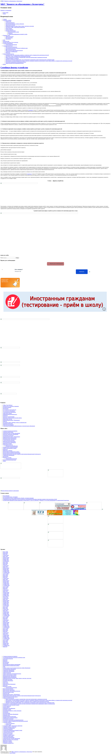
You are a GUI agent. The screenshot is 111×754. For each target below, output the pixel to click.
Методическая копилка (11, 49)
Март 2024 (5, 579)
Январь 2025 (6, 569)
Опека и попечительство (8, 53)
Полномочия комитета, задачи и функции (15, 23)
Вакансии (10, 33)
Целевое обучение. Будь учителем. (10, 42)
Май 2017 (5, 646)
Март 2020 (5, 621)
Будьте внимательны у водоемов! (10, 496)
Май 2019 (5, 631)
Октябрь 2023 (6, 584)
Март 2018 (5, 642)
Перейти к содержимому (6, 10)
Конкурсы (8, 52)
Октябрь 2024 (6, 571)
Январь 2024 (6, 581)
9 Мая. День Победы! (7, 405)
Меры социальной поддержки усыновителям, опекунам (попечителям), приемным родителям (26, 57)
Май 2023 (5, 588)
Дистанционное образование (9, 412)
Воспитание (5, 408)
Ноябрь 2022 (6, 594)
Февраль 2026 (6, 557)
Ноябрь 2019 (6, 624)
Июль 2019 (5, 629)
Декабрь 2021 (6, 602)
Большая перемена (7, 407)
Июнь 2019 (5, 630)
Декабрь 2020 (6, 611)
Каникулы (5, 415)
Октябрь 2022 (6, 595)
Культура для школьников (8, 416)
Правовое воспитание (8, 423)
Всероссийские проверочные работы (11, 451)
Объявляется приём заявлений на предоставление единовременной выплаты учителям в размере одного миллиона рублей (30, 499)
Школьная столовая (7, 443)
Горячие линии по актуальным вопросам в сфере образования (16, 667)
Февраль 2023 (6, 592)
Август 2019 (6, 628)
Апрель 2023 (6, 590)
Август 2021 (6, 606)
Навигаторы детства (7, 419)
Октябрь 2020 (6, 614)
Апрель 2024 (6, 578)
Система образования (8, 43)
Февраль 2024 (6, 580)
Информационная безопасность (10, 414)
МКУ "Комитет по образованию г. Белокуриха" (22, 4)
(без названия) (6, 495)
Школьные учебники (7, 450)
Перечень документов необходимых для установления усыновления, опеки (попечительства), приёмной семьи (30, 59)
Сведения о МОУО (7, 20)
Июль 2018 (5, 640)
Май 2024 (5, 577)
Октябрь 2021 (6, 605)
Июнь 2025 (5, 563)
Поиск (2, 257)
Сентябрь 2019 (6, 627)
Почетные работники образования (10, 434)
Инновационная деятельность (9, 439)
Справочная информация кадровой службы (17, 34)
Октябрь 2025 (6, 561)
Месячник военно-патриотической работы (12, 417)
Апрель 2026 (6, 555)
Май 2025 (5, 564)
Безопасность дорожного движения (11, 406)
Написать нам (6, 41)
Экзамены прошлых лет (8, 743)
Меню (4, 13)
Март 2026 (5, 556)
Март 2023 (5, 591)
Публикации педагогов (8, 435)
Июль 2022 (5, 596)
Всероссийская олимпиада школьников (11, 452)
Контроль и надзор (7, 457)
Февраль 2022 (6, 600)
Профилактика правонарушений (10, 447)
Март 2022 (5, 599)
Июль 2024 (5, 574)
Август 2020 (6, 616)
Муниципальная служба (13, 31)
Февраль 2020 (6, 622)
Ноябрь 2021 (6, 603)
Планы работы (9, 28)
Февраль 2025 (6, 568)
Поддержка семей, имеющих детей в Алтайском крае (14, 422)
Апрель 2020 (6, 620)
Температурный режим (8, 432)
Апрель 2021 (6, 609)
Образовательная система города (10, 696)
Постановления (9, 37)
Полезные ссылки (7, 709)
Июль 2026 (5, 551)
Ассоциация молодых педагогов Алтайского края (16, 48)
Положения (8, 38)
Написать (81, 271)
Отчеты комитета (9, 29)
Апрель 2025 (6, 565)
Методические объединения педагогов (14, 50)
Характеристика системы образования (11, 433)
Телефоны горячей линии (8, 735)
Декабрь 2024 (6, 570)
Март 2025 (5, 566)
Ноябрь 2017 (6, 644)
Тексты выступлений (10, 25)
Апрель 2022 (6, 598)
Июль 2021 (5, 607)
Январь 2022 (6, 601)
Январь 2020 (6, 623)
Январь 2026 (6, 558)
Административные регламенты (10, 430)
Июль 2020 (5, 617)
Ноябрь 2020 (6, 613)
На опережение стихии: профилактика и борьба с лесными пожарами (18, 498)
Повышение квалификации (12, 445)
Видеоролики (6, 662)
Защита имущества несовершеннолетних (15, 63)
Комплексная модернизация (9, 441)
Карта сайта (5, 12)
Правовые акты (6, 35)
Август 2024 (6, 573)
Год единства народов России (9, 409)
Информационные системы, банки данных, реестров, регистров (20, 26)
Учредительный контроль (11, 458)
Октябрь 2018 (6, 637)
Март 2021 (5, 610)
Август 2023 (6, 586)
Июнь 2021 (5, 608)
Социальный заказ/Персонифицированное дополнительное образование (19, 426)
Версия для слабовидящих (56, 263)
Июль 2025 (5, 562)
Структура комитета (10, 22)
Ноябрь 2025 (6, 559)
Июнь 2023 (5, 587)
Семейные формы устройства (12, 58)
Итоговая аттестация (7, 679)
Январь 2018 (6, 643)
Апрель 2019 (6, 632)
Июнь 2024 (5, 576)
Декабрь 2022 (6, 593)
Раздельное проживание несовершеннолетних (16, 62)
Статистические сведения (8, 440)
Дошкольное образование (8, 455)
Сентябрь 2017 (6, 645)
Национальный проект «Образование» (11, 436)
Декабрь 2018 (6, 635)
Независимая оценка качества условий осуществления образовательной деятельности (22, 454)
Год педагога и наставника (9, 410)
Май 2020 (5, 618)
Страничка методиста (8, 45)
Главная (5, 19)
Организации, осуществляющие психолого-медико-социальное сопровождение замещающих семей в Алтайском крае (29, 703)
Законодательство (9, 36)
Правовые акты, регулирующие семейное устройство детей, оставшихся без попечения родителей (27, 55)
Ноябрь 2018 (6, 636)
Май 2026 (5, 554)
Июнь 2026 (5, 552)
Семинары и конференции (11, 51)
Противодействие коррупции (9, 459)
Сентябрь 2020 (6, 615)
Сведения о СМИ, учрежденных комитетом (15, 27)
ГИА (4, 40)
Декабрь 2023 (6, 583)
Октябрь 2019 (6, 625)
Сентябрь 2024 (6, 572)
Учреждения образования (11, 44)
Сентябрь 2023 (6, 585)
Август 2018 (6, 639)
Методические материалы (11, 47)
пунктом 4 (30, 110)
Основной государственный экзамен (11, 704)
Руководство (8, 21)
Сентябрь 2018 (6, 638)
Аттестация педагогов (8, 444)
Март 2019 (5, 633)
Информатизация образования (9, 437)
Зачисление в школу (7, 413)
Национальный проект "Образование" (11, 420)
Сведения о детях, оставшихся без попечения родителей (18, 56)
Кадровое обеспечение (11, 30)
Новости (5, 421)
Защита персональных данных (9, 448)
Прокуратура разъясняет (8, 424)
